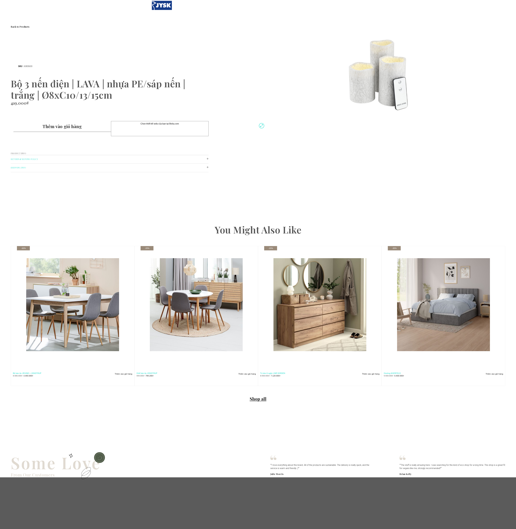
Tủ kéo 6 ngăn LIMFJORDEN (272, 373)
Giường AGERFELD (392, 373)
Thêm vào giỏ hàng (62, 126)
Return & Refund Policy (24, 159)
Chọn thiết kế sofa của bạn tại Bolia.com (160, 124)
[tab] (110, 159)
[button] (20, 26)
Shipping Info (18, 167)
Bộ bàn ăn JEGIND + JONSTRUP (27, 373)
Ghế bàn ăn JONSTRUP (147, 373)
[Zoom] (261, 125)
